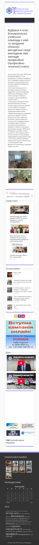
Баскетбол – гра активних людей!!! (18, 195)
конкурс (19, 531)
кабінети (14, 531)
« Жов (8, 502)
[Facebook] (19, 316)
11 (7, 495)
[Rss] (16, 316)
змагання (9, 531)
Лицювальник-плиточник (12, 521)
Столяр (8, 526)
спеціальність (24, 534)
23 (27, 498)
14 (19, 495)
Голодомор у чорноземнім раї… (20, 193)
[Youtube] (23, 316)
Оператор (10, 523)
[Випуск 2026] (8, 464)
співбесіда (9, 536)
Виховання (17, 516)
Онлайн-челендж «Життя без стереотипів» (18, 256)
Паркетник (17, 524)
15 (23, 495)
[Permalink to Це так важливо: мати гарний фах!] (9, 309)
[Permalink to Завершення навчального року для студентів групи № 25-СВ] (9, 284)
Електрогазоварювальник (12, 518)
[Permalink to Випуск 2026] (9, 277)
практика (30, 531)
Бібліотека (8, 516)
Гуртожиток (27, 516)
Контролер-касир (23, 520)
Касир (27, 518)
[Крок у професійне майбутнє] (22, 470)
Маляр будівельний (23, 521)
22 (23, 498)
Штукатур (25, 529)
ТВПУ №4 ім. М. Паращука (23, 542)
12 (11, 495)
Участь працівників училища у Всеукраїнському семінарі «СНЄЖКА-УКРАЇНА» (23, 298)
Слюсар (28, 524)
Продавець (23, 524)
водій (29, 529)
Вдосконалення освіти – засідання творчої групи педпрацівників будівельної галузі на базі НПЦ (19, 238)
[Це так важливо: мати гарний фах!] (8, 470)
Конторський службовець (12, 520)
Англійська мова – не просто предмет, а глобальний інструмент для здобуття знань (23, 289)
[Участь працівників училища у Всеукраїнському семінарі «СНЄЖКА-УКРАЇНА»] (29, 464)
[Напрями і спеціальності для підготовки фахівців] (21, 348)
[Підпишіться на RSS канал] (8, 440)
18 (7, 498)
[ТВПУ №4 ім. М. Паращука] (19, 12)
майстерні (25, 531)
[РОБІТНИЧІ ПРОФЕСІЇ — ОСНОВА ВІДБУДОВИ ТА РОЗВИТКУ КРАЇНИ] (15, 470)
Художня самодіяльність (14, 527)
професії (11, 534)
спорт (31, 534)
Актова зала (12, 513)
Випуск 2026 (17, 272)
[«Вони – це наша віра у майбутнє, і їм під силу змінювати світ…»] (8, 476)
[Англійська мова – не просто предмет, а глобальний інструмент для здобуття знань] (22, 464)
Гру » (31, 502)
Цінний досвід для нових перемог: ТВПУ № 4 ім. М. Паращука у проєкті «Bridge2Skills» (19, 219)
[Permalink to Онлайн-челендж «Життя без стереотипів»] (19, 252)
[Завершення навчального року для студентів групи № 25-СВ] (15, 464)
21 (19, 498)
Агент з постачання (23, 511)
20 (15, 498)
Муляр (30, 521)
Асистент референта (24, 513)
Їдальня (15, 511)
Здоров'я (22, 518)
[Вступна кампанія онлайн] (21, 334)
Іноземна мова (9, 511)
